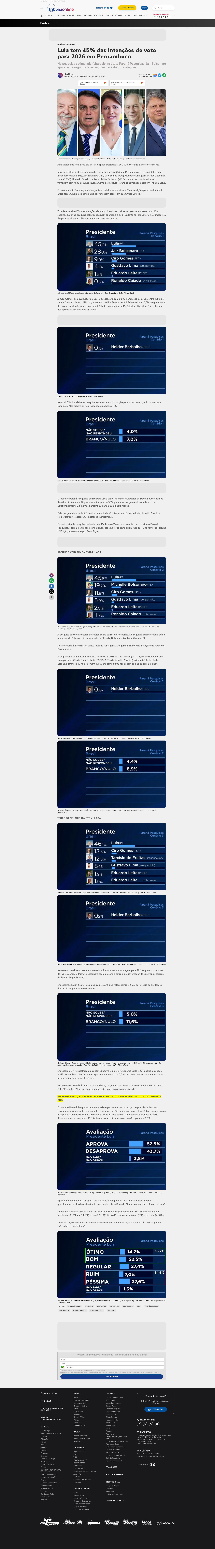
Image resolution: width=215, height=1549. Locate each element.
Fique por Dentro (79, 1451)
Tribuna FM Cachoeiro (81, 1438)
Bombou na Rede (79, 1403)
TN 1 (75, 1454)
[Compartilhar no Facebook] (51, 586)
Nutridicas (109, 1428)
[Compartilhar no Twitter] (51, 591)
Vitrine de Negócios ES (114, 1409)
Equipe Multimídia (112, 1486)
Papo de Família (112, 1420)
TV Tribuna (60, 15)
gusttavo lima (128, 1306)
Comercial (109, 1489)
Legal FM (76, 1441)
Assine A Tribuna (127, 8)
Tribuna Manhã (79, 1463)
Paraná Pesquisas (151, 1306)
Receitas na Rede (47, 1494)
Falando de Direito (112, 1444)
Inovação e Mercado (113, 1403)
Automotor (77, 1474)
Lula (139, 1306)
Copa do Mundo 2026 (49, 1474)
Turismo (43, 1480)
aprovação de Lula (74, 1306)
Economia (44, 1453)
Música (76, 1420)
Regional (44, 1500)
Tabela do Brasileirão (48, 1477)
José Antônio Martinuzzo (115, 1447)
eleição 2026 (114, 1306)
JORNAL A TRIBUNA (82, 1488)
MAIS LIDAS (46, 1401)
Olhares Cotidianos (113, 1450)
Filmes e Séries (78, 1417)
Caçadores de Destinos (82, 1479)
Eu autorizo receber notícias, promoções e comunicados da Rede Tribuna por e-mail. (83, 1370)
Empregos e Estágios (48, 1459)
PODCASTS (109, 15)
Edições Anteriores (80, 1507)
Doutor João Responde (114, 1397)
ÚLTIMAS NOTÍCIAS (49, 1393)
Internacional (78, 1411)
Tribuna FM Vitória (80, 1436)
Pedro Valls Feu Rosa (113, 1452)
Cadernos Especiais (80, 1498)
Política (43, 1450)
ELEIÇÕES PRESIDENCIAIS (66, 44)
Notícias (76, 1397)
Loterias (76, 1409)
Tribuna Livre (111, 1423)
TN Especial (77, 1465)
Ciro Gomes (101, 1306)
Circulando (77, 1482)
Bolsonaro (89, 1306)
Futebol (43, 1467)
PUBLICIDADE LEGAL (115, 1474)
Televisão (76, 1423)
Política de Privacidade (114, 1494)
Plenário (109, 1431)
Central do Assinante (81, 1509)
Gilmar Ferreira (111, 1417)
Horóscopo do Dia (80, 1406)
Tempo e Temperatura (49, 1483)
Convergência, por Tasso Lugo (117, 1441)
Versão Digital (78, 1495)
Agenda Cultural (47, 1488)
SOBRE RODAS (79, 1425)
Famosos (44, 1491)
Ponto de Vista (78, 1468)
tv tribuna (111, 1310)
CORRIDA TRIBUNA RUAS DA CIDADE (52, 1409)
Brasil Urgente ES (80, 1460)
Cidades (44, 1436)
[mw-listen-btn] (51, 575)
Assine (75, 1493)
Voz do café (110, 1400)
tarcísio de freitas (96, 1310)
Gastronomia (45, 1497)
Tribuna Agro (45, 1431)
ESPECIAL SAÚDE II (74, 15)
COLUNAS (110, 1393)
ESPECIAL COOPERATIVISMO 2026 (51, 1418)
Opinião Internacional (114, 1461)
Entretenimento (46, 1486)
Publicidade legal (139, 15)
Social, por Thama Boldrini (115, 1455)
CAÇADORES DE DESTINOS (93, 15)
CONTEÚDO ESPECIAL (115, 1500)
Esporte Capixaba (47, 1464)
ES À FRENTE (111, 1414)
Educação (44, 1439)
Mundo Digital (111, 1425)
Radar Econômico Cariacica (51, 1433)
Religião (43, 1447)
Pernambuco (64, 1310)
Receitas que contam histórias (84, 1471)
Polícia (43, 1445)
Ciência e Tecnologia (81, 1400)
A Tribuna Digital (122, 15)
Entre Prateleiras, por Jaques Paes (116, 1437)
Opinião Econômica (113, 1458)
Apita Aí (76, 1477)
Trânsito (44, 1442)
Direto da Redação (113, 1411)
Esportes (44, 1461)
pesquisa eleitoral (79, 1310)
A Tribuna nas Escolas (81, 1504)
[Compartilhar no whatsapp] (51, 581)
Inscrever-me (111, 1376)
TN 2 (75, 1457)
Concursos (44, 1456)
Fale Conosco (111, 1491)
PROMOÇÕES (111, 1467)
